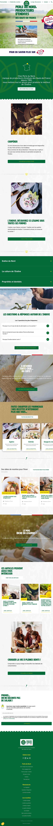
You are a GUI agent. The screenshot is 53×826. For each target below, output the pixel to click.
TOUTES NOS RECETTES (27, 417)
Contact (46, 2)
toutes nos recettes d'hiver (41, 469)
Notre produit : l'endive (26, 771)
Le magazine (26, 787)
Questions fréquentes (26, 790)
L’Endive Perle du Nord (27, 239)
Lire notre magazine (26, 545)
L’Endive (12, 2)
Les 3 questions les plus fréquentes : (26, 347)
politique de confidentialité (8, 718)
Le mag (32, 2)
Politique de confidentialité (27, 821)
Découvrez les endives (26, 673)
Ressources (38, 2)
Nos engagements (26, 769)
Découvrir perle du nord (26, 89)
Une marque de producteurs (26, 161)
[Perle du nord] (26, 6)
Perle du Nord (3, 2)
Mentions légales (26, 823)
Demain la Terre (26, 774)
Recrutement (26, 779)
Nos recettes (17, 2)
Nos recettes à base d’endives (26, 389)
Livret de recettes (27, 792)
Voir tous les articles (12, 577)
